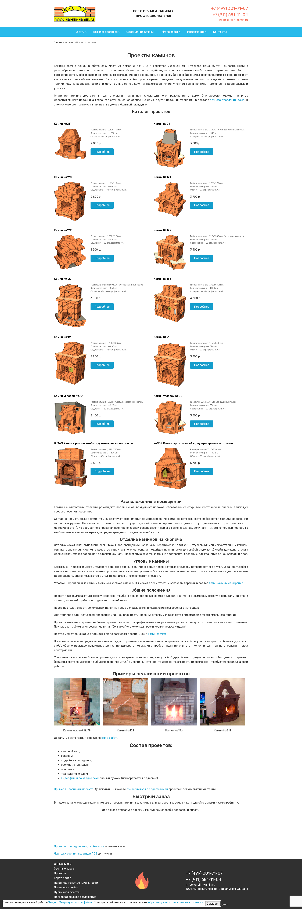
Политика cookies (66, 887)
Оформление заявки (140, 32)
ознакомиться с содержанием (147, 789)
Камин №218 (162, 337)
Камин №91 (162, 123)
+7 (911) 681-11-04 (230, 14)
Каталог (69, 42)
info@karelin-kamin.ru (233, 19)
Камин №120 (63, 177)
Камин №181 (62, 337)
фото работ (109, 737)
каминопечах (157, 634)
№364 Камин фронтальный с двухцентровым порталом (193, 443)
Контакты (220, 32)
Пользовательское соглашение (75, 897)
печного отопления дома (227, 100)
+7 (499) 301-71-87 (229, 8)
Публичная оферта (67, 892)
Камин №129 (162, 230)
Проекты (60, 873)
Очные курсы (62, 864)
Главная (58, 42)
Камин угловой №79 (68, 396)
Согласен (213, 903)
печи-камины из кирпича (226, 583)
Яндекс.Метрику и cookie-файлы (70, 902)
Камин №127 (63, 278)
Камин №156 (162, 278)
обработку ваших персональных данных (175, 902)
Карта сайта (62, 878)
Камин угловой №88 (168, 396)
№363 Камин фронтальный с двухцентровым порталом (93, 443)
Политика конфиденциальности (76, 882)
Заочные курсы (64, 868)
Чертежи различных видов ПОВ (75, 853)
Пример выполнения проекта (73, 789)
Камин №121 (162, 177)
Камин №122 (63, 230)
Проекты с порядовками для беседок (79, 846)
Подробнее (102, 151)
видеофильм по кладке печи (80, 778)
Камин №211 (62, 123)
